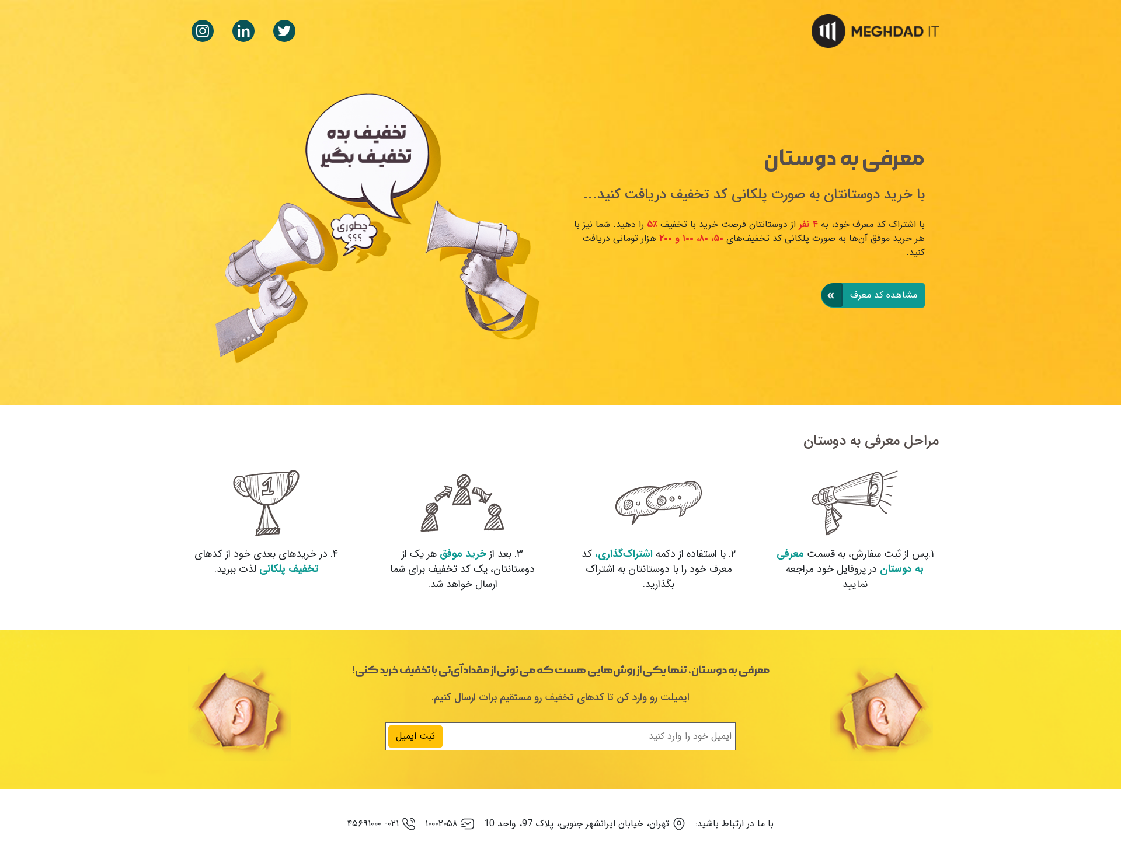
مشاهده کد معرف (882, 295)
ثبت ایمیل (415, 736)
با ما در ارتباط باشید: (734, 824)
